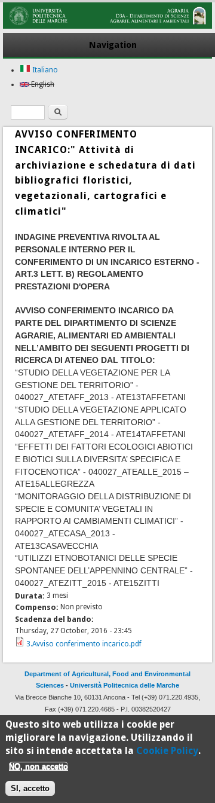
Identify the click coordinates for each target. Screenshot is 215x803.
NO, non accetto (38, 766)
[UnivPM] (107, 26)
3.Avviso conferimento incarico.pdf (84, 644)
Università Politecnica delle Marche (124, 685)
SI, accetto (30, 788)
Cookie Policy (167, 750)
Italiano (44, 70)
